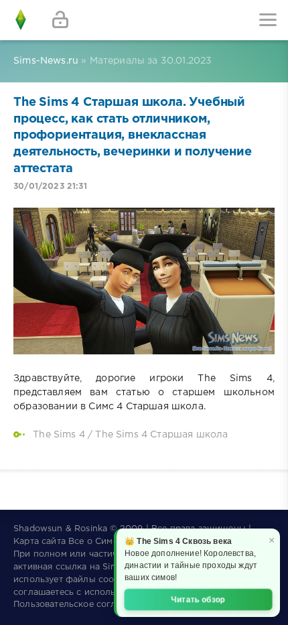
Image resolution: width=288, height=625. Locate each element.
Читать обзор (198, 599)
